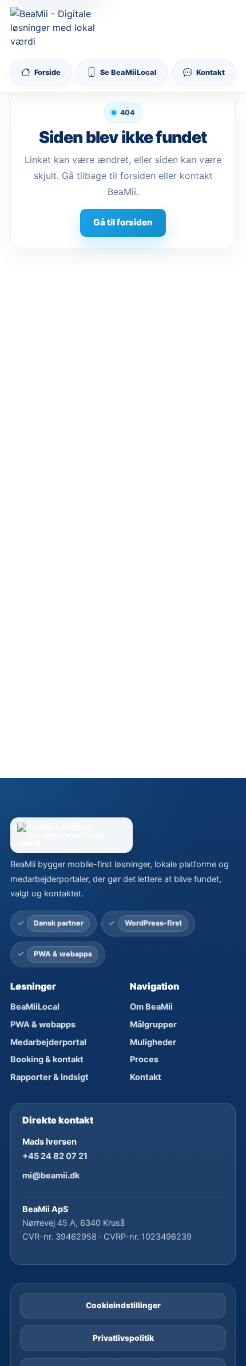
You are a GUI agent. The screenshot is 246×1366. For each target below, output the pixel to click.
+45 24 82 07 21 (55, 1156)
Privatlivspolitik (123, 1338)
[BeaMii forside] (122, 834)
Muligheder (153, 1042)
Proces (144, 1059)
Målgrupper (153, 1024)
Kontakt (145, 1077)
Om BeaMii (151, 1007)
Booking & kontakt (47, 1059)
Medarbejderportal (48, 1042)
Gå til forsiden (123, 222)
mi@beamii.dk (51, 1175)
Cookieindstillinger (123, 1305)
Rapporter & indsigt (49, 1077)
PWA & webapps (43, 1024)
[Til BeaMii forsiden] (55, 27)
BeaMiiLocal (34, 1007)
